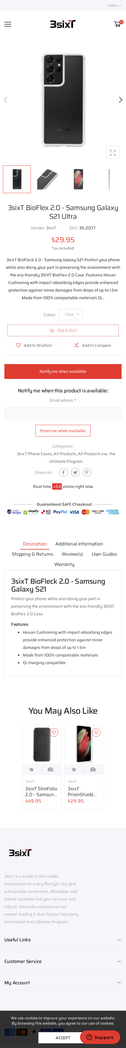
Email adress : (63, 400)
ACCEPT (63, 1038)
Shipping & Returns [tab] (32, 554)
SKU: (74, 228)
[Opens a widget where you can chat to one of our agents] (100, 1037)
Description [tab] (35, 544)
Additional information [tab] (79, 544)
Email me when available (63, 430)
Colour (50, 314)
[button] (120, 99)
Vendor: (38, 228)
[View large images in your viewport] (113, 152)
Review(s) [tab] (72, 554)
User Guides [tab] (104, 554)
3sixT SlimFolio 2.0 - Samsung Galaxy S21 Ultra (41, 797)
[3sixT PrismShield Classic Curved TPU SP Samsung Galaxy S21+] (84, 744)
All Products (65, 454)
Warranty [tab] (64, 564)
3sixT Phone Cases (34, 454)
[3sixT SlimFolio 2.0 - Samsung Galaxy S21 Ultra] (41, 744)
